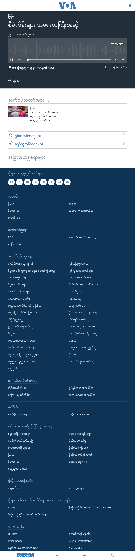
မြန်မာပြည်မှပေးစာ (78, 263)
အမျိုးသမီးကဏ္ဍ (78, 305)
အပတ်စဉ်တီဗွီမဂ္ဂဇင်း (19, 447)
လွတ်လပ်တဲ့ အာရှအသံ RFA (23, 547)
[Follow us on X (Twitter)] (19, 182)
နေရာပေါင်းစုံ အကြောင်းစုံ (82, 347)
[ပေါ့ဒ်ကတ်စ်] (59, 182)
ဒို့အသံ (72, 354)
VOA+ (11, 507)
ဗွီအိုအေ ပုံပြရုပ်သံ (78, 447)
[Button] (14, 81)
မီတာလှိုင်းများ (76, 488)
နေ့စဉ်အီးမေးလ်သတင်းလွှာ (83, 237)
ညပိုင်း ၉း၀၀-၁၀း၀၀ (79, 414)
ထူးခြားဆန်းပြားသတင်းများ (22, 361)
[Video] (57, 555)
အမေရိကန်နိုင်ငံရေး (18, 291)
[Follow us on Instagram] (35, 182)
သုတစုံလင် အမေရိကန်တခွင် (84, 333)
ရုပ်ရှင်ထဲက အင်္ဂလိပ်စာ (81, 388)
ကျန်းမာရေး (75, 298)
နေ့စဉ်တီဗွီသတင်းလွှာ (19, 433)
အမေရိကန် (14, 217)
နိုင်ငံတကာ (14, 210)
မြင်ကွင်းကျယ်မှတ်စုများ (81, 270)
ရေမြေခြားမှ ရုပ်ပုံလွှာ (80, 433)
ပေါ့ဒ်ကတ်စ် (14, 244)
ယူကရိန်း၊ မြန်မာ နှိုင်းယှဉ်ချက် (24, 354)
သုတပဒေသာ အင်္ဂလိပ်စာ (82, 395)
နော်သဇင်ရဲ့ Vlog (78, 461)
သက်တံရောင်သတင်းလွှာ (82, 361)
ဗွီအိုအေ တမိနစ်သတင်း (81, 454)
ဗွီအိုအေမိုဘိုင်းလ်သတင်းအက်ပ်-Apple (28, 514)
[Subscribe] (67, 182)
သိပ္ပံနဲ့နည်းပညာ (16, 319)
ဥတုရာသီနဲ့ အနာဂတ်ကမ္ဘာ (21, 326)
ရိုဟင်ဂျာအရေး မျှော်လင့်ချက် (84, 312)
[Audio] (84, 555)
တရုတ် (72, 203)
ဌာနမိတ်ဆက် (15, 488)
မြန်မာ (11, 16)
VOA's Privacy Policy (80, 540)
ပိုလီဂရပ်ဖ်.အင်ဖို (77, 440)
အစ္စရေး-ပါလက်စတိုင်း (81, 210)
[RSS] (51, 182)
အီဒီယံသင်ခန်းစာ (17, 388)
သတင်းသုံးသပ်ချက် (18, 277)
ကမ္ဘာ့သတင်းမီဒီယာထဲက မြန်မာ (24, 305)
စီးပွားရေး (13, 333)
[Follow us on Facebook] (11, 182)
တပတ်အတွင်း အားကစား (21, 340)
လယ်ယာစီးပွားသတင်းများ (22, 347)
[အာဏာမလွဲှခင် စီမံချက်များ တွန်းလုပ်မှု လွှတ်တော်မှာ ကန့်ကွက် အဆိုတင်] (18, 111)
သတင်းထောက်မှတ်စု (19, 298)
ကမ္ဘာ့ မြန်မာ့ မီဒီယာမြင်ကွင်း (22, 312)
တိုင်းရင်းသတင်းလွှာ (79, 319)
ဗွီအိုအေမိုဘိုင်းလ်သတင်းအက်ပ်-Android (90, 507)
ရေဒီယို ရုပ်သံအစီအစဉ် (20, 440)
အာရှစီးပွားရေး (77, 291)
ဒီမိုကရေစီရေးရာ (17, 284)
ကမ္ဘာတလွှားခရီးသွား (80, 277)
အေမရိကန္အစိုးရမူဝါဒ (80, 533)
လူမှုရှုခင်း (13, 368)
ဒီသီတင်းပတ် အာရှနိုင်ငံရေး (83, 284)
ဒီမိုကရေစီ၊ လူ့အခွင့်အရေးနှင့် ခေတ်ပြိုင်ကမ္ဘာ (32, 270)
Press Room (15, 540)
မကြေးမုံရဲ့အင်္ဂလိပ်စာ (19, 395)
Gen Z (72, 340)
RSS (10, 237)
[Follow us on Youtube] (27, 182)
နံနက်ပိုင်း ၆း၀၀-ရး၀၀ (19, 414)
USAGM (12, 533)
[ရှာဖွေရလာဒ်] (112, 555)
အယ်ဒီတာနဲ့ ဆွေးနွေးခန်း (21, 263)
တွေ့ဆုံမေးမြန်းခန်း (18, 468)
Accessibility (75, 547)
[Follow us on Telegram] (43, 182)
